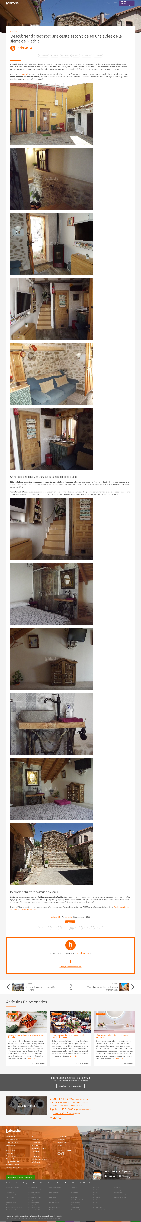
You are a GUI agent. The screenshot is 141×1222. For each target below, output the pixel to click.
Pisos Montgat (97, 1200)
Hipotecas (66, 1108)
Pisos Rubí (95, 1202)
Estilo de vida (55, 917)
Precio (70, 1113)
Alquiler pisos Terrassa (34, 1207)
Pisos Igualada (75, 1207)
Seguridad (45, 1216)
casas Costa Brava (54, 1190)
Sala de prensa (10, 1145)
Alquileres (66, 1098)
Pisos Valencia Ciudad (77, 1200)
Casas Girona (52, 1195)
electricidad (71, 1105)
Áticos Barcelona (10, 1197)
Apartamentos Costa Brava (13, 1190)
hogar (76, 1108)
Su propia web (62, 1142)
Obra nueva (35, 1140)
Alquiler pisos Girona (33, 1200)
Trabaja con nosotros (13, 1164)
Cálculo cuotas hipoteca (39, 1159)
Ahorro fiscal (36, 1165)
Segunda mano (36, 1142)
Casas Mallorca (53, 1197)
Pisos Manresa (96, 1195)
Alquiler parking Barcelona (35, 1197)
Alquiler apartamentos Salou (14, 1207)
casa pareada (23, 74)
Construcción (85, 1102)
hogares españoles (85, 1109)
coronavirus (54, 1105)
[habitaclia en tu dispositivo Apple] (111, 1177)
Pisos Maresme (10, 1204)
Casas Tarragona (53, 1200)
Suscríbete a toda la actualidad (70, 1086)
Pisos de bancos (37, 1151)
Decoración (63, 1105)
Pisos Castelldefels (54, 1202)
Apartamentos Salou (11, 1195)
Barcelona (9, 1183)
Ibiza (58, 1183)
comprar (86, 1099)
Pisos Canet (74, 1197)
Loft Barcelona (10, 1200)
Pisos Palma (96, 1187)
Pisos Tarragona (118, 1190)
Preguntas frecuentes (13, 1139)
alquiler (55, 1098)
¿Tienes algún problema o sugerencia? (20, 1177)
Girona (18, 1183)
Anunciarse (61, 1140)
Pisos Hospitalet (75, 1204)
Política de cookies (35, 1216)
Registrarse (9, 1153)
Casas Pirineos (10, 1192)
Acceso (59, 1145)
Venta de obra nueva (120, 1197)
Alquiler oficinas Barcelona (35, 1195)
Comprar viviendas (54, 1204)
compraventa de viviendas (72, 1102)
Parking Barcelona (11, 1202)
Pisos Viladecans (118, 1192)
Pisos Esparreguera (54, 1207)
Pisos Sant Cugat (97, 1207)
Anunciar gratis (11, 1156)
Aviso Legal (9, 1216)
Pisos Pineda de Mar (98, 1190)
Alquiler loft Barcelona (34, 1192)
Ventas (77, 1113)
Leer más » (32, 1058)
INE (51, 1114)
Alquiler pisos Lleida (33, 1202)
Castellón (83, 1183)
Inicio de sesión (11, 1150)
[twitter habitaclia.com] (59, 1153)
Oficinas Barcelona (76, 1190)
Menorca (51, 1183)
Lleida (34, 1183)
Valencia (74, 1183)
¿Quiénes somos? (11, 1136)
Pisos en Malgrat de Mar (12, 1187)
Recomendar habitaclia (13, 1167)
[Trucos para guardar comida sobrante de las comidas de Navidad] (70, 1022)
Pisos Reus (95, 1192)
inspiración (70, 922)
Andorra (65, 1183)
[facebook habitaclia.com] (62, 1153)
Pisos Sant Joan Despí (99, 1209)
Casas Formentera (54, 1192)
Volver (14, 31)
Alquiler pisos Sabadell (34, 1209)
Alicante (91, 1183)
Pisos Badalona (75, 1192)
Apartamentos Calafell (55, 1187)
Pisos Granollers (75, 1202)
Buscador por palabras (39, 1148)
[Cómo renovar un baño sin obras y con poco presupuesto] (114, 1022)
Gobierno (79, 1105)
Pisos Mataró (96, 1197)
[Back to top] (136, 1217)
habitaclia (24, 48)
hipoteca (55, 1109)
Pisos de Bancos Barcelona (13, 1209)
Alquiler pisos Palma (33, 1204)
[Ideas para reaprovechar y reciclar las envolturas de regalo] (26, 1022)
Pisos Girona (52, 1209)
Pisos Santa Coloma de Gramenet (123, 1195)
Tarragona (26, 1183)
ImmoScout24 (37, 1218)
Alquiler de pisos (32, 1187)
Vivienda (56, 1117)
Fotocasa (21, 1218)
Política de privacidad (21, 1216)
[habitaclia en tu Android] (124, 1177)
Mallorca (42, 1183)
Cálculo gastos (36, 1162)
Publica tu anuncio (126, 3)
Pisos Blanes (74, 1195)
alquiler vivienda (77, 1099)
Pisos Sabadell (96, 1204)
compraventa (56, 1102)
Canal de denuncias (56, 1216)
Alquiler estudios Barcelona (35, 1190)
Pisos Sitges (117, 1187)
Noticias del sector (12, 1142)
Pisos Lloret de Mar (76, 1209)
